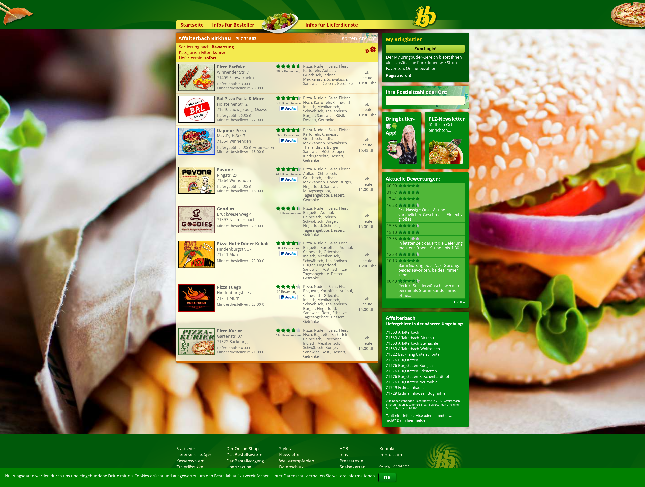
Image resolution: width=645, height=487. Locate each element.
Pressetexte (351, 461)
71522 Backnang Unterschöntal (413, 354)
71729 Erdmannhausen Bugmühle (415, 393)
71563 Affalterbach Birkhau (410, 337)
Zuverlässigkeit (191, 467)
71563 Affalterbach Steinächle (412, 343)
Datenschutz (296, 476)
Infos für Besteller (233, 25)
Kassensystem (190, 461)
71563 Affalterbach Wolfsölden (413, 348)
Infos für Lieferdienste (331, 25)
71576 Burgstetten (402, 359)
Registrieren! (398, 75)
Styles (285, 448)
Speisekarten (352, 467)
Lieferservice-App (193, 454)
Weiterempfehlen (296, 461)
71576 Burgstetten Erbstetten (411, 370)
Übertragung (238, 467)
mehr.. (459, 301)
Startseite (192, 25)
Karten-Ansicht (359, 38)
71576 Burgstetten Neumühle (411, 381)
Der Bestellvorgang (245, 461)
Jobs (344, 454)
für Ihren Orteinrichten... (447, 124)
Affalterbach (400, 318)
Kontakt (387, 448)
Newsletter (290, 454)
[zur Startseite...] (424, 16)
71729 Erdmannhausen (406, 387)
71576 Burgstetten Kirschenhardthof (417, 376)
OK (387, 477)
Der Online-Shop (242, 448)
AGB (344, 448)
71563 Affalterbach (402, 332)
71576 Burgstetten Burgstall (410, 365)
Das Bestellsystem (244, 454)
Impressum (390, 454)
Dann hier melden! (413, 420)
